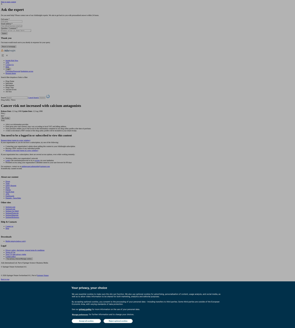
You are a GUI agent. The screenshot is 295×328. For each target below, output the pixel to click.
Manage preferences (80, 314)
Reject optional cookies (118, 321)
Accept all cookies (86, 321)
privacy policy (85, 309)
